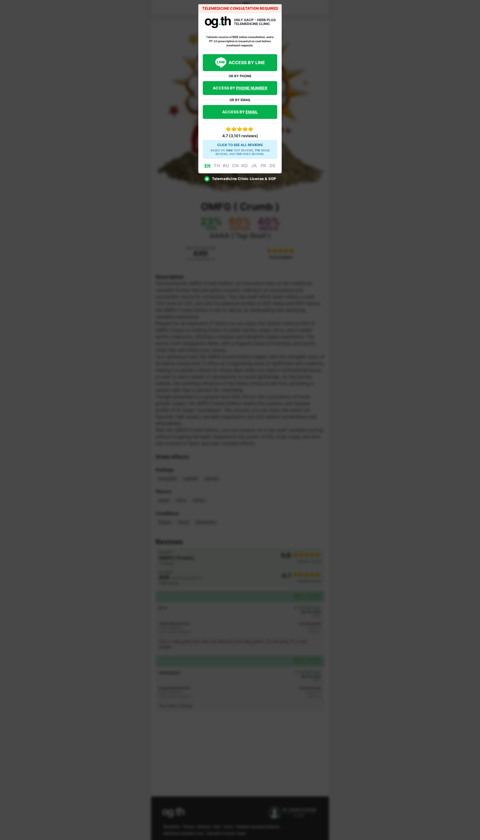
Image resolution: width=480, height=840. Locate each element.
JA (254, 165)
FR (263, 165)
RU (226, 165)
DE (272, 165)
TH (217, 165)
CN (235, 165)
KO (244, 165)
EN (207, 165)
